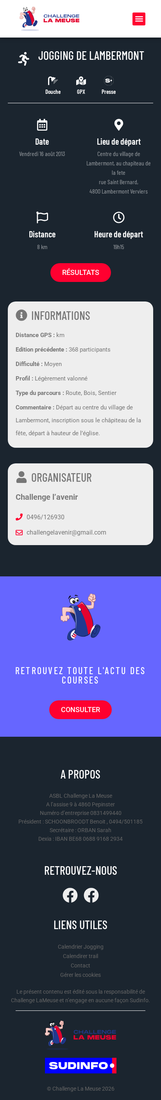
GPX (81, 91)
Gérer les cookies (80, 975)
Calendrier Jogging (81, 947)
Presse (109, 91)
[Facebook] (70, 895)
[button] (138, 19)
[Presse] (109, 81)
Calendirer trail (80, 956)
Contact (80, 965)
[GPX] (81, 81)
